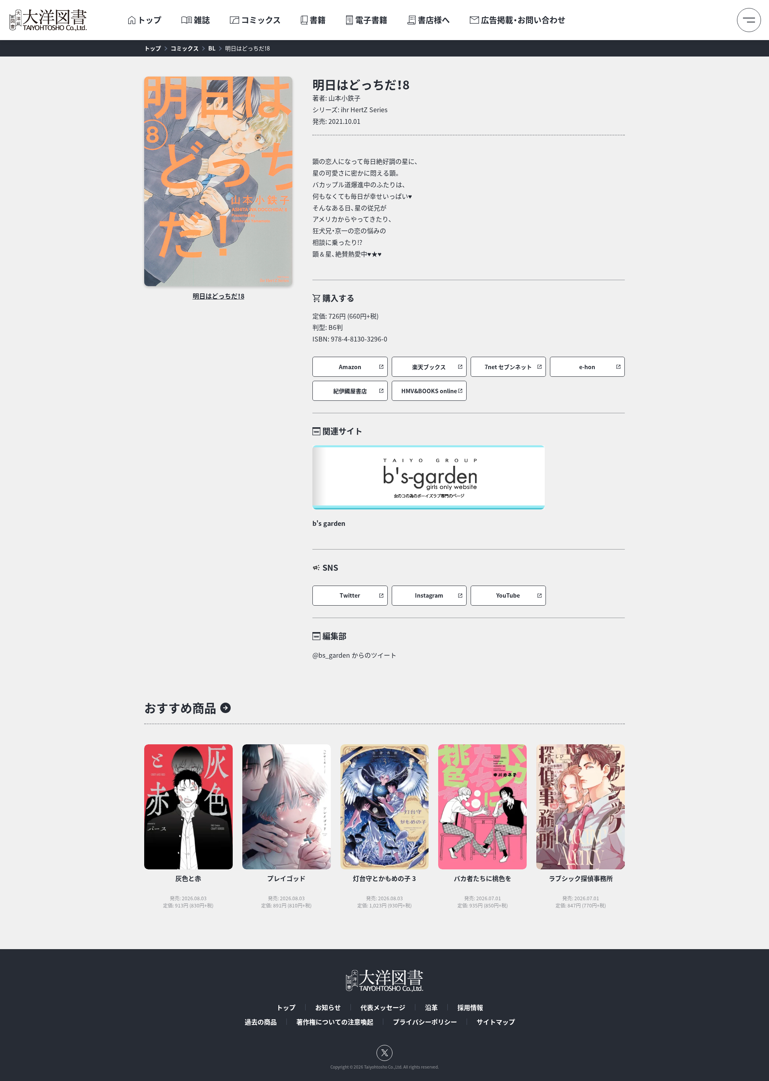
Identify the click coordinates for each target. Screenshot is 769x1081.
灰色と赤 (188, 878)
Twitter (350, 595)
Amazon (350, 367)
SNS (330, 567)
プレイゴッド (286, 878)
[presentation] (131, 20)
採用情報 (470, 1007)
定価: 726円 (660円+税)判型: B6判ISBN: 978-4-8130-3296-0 (349, 327)
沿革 (431, 1007)
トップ (149, 20)
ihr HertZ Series (364, 109)
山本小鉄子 (344, 98)
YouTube (508, 595)
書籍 (318, 20)
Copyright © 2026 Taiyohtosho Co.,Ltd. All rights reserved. (384, 1067)
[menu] (749, 20)
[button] (350, 367)
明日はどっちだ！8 (247, 48)
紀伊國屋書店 (350, 391)
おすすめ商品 (180, 708)
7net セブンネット (508, 367)
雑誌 (202, 20)
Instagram (429, 595)
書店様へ (434, 20)
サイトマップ (496, 1021)
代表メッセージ (382, 1007)
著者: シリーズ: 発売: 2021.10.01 (349, 109)
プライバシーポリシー (425, 1021)
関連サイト (342, 431)
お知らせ (328, 1007)
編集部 (334, 636)
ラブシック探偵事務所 (581, 878)
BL (211, 48)
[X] (384, 1053)
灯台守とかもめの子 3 (384, 878)
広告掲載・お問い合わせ (523, 20)
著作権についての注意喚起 (334, 1021)
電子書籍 (371, 20)
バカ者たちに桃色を (482, 878)
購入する (338, 298)
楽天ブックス (429, 367)
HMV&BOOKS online (429, 391)
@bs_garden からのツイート (354, 655)
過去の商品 (261, 1021)
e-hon (587, 367)
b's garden (328, 523)
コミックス (261, 20)
